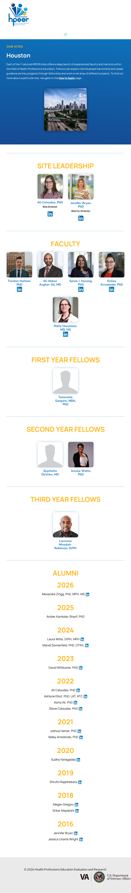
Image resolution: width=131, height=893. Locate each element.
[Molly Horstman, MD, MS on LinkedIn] (65, 334)
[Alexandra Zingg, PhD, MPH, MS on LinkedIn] (87, 594)
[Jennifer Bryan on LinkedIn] (75, 833)
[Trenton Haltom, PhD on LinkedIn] (19, 289)
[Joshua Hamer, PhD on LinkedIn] (79, 731)
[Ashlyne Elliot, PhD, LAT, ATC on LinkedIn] (85, 696)
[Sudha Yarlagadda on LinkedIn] (78, 759)
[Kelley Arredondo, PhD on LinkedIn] (111, 289)
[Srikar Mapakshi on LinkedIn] (77, 810)
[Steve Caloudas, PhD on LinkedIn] (80, 708)
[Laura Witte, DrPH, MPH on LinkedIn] (82, 639)
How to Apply (67, 78)
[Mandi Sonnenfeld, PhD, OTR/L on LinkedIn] (87, 645)
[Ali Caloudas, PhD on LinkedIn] (50, 213)
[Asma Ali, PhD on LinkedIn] (75, 702)
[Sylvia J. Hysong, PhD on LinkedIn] (80, 289)
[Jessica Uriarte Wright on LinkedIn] (81, 839)
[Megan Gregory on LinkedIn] (76, 804)
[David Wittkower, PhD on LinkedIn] (80, 667)
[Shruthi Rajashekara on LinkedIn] (80, 782)
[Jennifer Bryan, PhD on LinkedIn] (80, 218)
